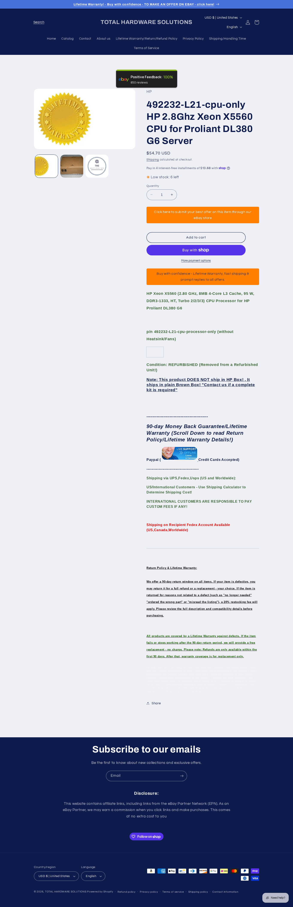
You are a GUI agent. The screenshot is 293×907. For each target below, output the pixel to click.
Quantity (152, 185)
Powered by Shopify (100, 892)
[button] (39, 22)
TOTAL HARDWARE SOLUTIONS (65, 892)
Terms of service (173, 892)
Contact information (225, 892)
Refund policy (127, 892)
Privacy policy (149, 892)
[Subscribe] (182, 776)
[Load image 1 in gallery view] (46, 166)
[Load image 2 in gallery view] (71, 166)
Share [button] (156, 703)
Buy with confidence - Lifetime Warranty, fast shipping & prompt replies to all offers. (203, 276)
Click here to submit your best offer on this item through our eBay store (202, 214)
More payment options (196, 260)
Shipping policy (198, 892)
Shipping (152, 159)
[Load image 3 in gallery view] (96, 166)
